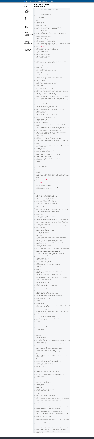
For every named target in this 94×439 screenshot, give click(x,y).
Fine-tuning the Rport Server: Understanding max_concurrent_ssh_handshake (29, 34)
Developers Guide (27, 42)
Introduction (26, 44)
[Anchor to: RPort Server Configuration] (46, 6)
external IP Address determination (27, 32)
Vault (25, 19)
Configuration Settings (27, 41)
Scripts (25, 20)
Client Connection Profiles (28, 36)
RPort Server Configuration (28, 50)
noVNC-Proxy (26, 27)
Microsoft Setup (26, 39)
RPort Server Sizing (27, 35)
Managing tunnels (27, 16)
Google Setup (26, 40)
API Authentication (27, 10)
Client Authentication (27, 11)
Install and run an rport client (28, 13)
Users (25, 18)
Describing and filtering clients (28, 24)
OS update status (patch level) (28, 25)
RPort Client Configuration (28, 49)
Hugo (27, 437)
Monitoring (26, 26)
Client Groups (26, 12)
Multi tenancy (26, 17)
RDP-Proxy (26, 28)
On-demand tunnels (27, 9)
